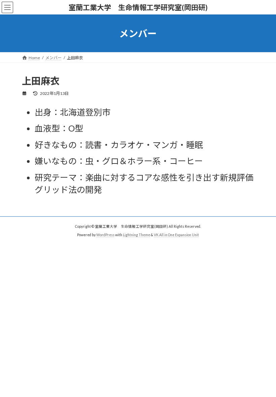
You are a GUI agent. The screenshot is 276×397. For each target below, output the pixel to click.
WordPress (105, 234)
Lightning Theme (136, 234)
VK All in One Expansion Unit (176, 234)
